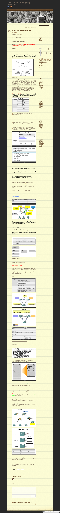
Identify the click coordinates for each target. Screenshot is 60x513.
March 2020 (40, 84)
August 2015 (41, 99)
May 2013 (40, 120)
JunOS (40, 38)
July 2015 (40, 100)
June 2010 (40, 145)
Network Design (41, 36)
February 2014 (41, 110)
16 (48, 52)
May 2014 (40, 107)
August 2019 (41, 85)
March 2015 (40, 101)
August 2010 (41, 144)
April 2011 (40, 137)
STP (14, 32)
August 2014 (41, 106)
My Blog (41, 58)
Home (30, 17)
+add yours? (19, 476)
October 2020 (41, 82)
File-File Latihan (41, 35)
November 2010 (41, 141)
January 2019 (41, 86)
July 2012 (40, 127)
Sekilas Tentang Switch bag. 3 (30, 27)
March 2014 (40, 109)
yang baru (19, 34)
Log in (40, 72)
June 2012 (40, 128)
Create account (41, 71)
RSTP (12, 32)
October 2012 (41, 126)
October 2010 (41, 142)
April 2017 (40, 89)
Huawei (40, 39)
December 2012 (41, 124)
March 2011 (40, 138)
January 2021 (41, 81)
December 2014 (41, 103)
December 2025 (41, 80)
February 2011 (41, 139)
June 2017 (40, 88)
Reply (13, 483)
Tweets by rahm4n (41, 67)
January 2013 (41, 123)
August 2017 (41, 87)
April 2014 (40, 108)
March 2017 (40, 90)
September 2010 (41, 143)
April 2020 (40, 83)
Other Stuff (40, 37)
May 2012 (40, 129)
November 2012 (41, 125)
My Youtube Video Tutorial (42, 27)
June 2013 (40, 119)
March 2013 (40, 122)
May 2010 (40, 146)
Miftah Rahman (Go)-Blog (19, 2)
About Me (40, 40)
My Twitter (41, 65)
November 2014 (41, 104)
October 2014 (41, 105)
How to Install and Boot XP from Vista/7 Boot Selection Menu (23, 25)
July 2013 (40, 118)
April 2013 (40, 121)
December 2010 (41, 140)
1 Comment (17, 32)
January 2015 (41, 102)
